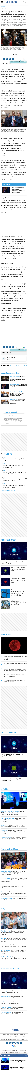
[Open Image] (3, 31)
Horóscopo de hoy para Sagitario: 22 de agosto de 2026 (14, 485)
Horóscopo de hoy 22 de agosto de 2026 (13, 459)
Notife (18, 1039)
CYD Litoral (6, 1037)
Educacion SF (23, 1039)
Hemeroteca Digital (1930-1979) (10, 1050)
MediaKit (25, 1054)
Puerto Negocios (12, 1039)
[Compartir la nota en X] (6, 59)
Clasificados (22, 1034)
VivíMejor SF (4, 1039)
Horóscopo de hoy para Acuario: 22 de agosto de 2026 (14, 472)
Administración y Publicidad (13, 1052)
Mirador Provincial (20, 1037)
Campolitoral (6, 1034)
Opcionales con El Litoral (15, 1054)
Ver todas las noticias (7, 490)
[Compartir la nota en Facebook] (3, 59)
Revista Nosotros (14, 1034)
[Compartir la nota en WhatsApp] (9, 59)
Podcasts (12, 1037)
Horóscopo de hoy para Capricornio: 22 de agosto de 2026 (15, 479)
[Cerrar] (25, 61)
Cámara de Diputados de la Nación (19, 366)
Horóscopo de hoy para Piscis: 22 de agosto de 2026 (14, 465)
